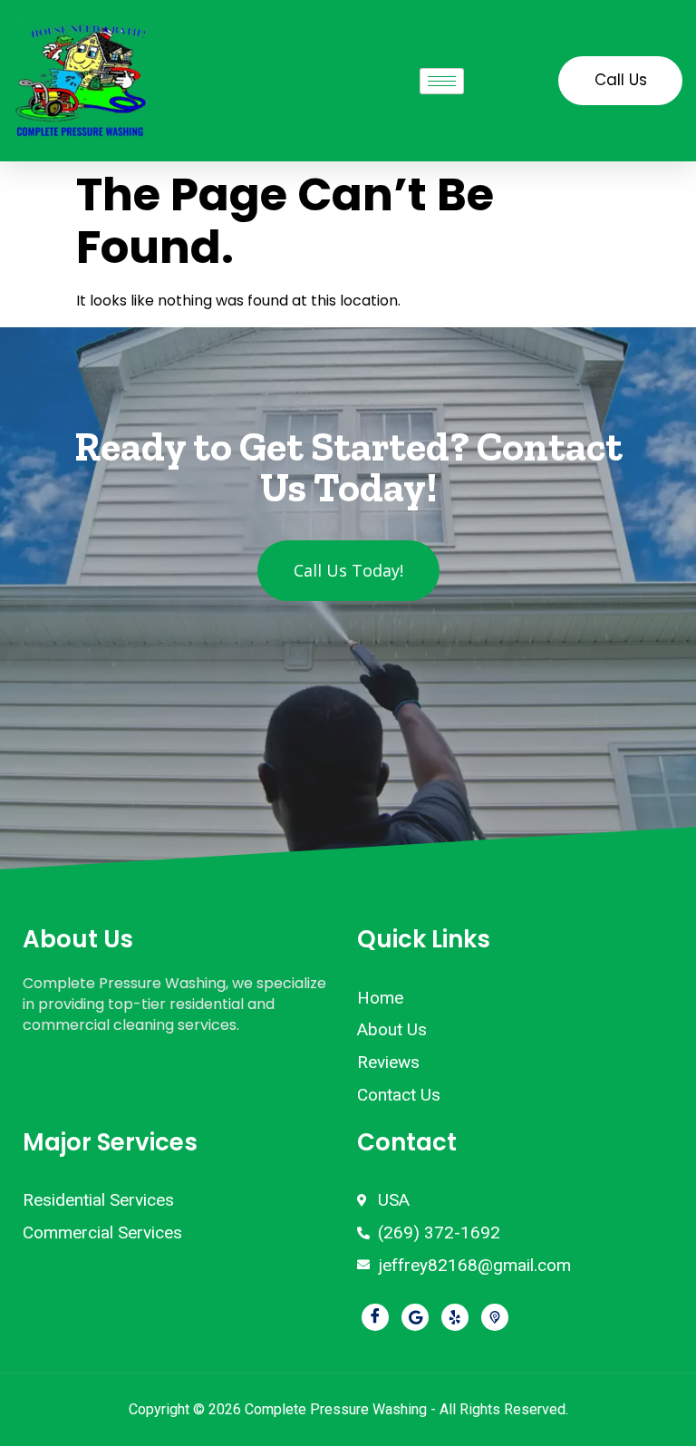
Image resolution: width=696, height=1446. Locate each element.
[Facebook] (375, 1317)
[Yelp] (455, 1317)
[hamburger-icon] (442, 81)
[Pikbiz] (494, 1317)
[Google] (415, 1317)
